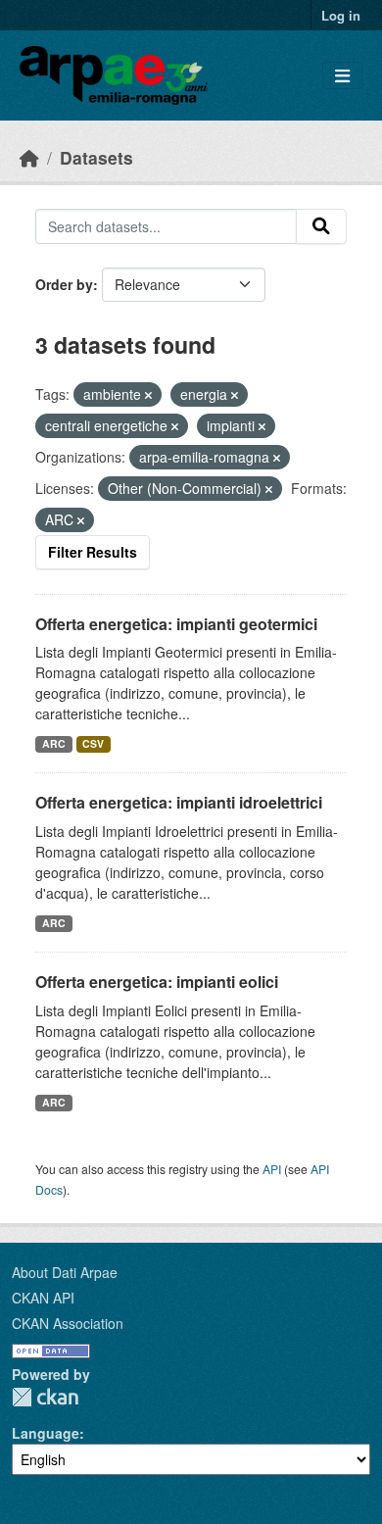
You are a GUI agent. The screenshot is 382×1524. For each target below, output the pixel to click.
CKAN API (43, 1297)
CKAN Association (67, 1323)
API (272, 1168)
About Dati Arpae (65, 1272)
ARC (54, 743)
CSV (93, 743)
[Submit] (321, 226)
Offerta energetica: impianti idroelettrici (178, 802)
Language (45, 1433)
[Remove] (148, 395)
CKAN (45, 1397)
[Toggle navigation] (342, 76)
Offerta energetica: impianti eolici (156, 981)
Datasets (96, 157)
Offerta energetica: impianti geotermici (176, 624)
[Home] (29, 157)
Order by (64, 284)
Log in (340, 15)
